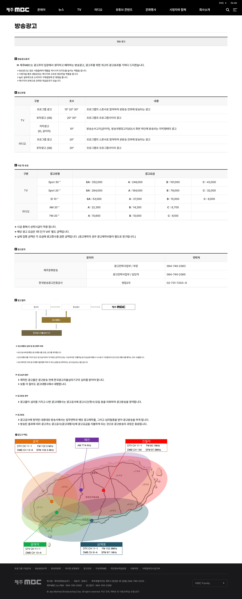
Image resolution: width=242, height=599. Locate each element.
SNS (221, 3)
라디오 (98, 9)
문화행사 (151, 9)
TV (79, 9)
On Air (234, 3)
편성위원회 (56, 568)
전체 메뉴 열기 (235, 9)
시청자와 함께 (177, 9)
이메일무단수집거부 (151, 568)
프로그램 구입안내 (23, 568)
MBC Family (202, 583)
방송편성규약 (41, 568)
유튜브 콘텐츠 (124, 9)
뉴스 (61, 9)
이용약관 (134, 568)
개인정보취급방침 (118, 568)
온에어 (41, 9)
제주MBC (18, 9)
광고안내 (87, 568)
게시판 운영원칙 (72, 568)
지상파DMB (101, 568)
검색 (227, 10)
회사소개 (204, 9)
